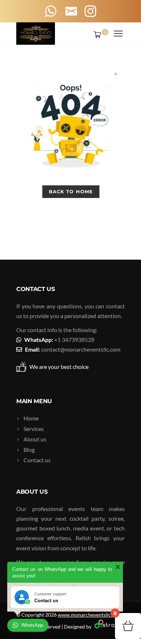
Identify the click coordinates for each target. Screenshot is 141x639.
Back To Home (71, 191)
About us (35, 439)
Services (34, 428)
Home (31, 418)
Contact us (37, 460)
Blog (29, 449)
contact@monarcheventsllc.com (80, 349)
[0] (95, 34)
